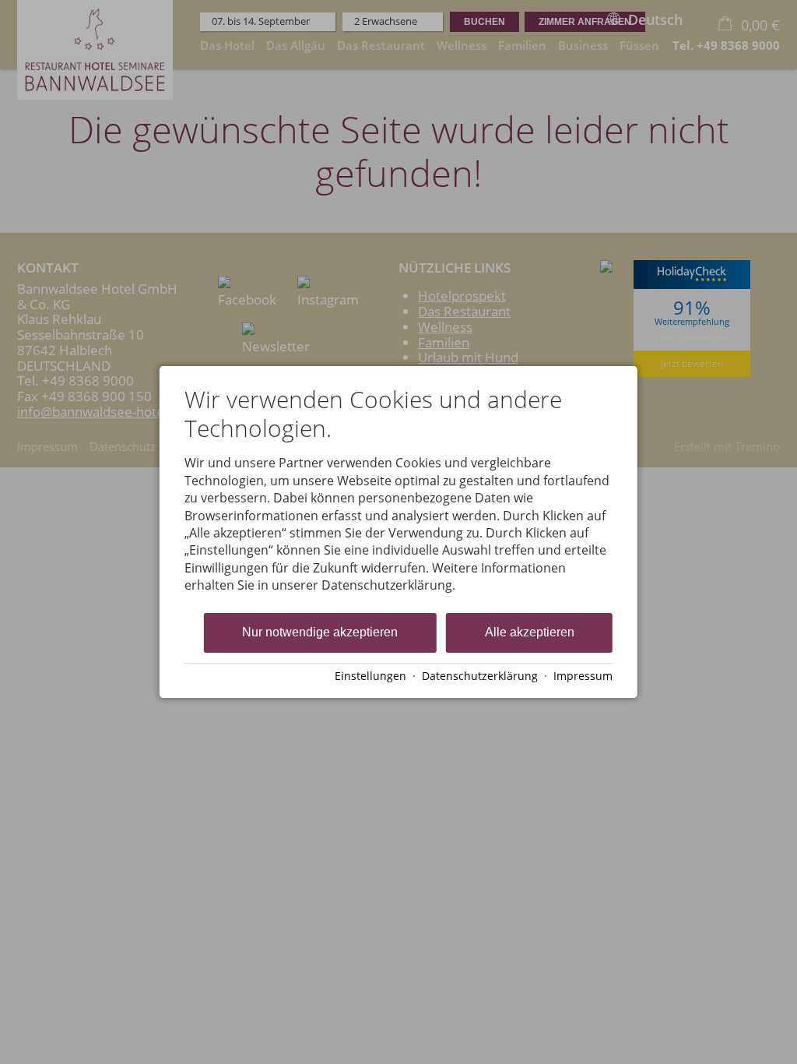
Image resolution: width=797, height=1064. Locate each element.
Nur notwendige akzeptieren (320, 632)
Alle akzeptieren (529, 632)
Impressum (583, 675)
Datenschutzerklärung (480, 675)
